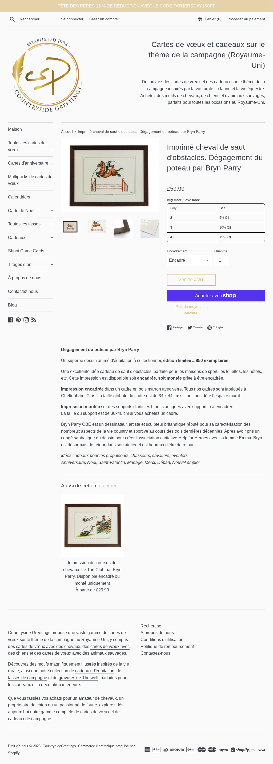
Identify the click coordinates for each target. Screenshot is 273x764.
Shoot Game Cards (26, 251)
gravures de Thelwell (78, 677)
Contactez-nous (23, 291)
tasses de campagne (27, 677)
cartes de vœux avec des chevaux (48, 646)
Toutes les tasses (30, 224)
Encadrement (177, 251)
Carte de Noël (30, 210)
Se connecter (72, 19)
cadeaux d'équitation (94, 670)
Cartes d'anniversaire (30, 163)
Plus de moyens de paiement (191, 309)
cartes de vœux (94, 712)
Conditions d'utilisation (161, 639)
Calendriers (19, 197)
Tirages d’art (30, 264)
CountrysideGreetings (59, 746)
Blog (12, 305)
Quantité (220, 251)
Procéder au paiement (246, 19)
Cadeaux (30, 237)
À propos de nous (24, 278)
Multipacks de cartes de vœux (30, 180)
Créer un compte (103, 19)
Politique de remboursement (167, 646)
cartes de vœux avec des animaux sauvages (84, 653)
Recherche (150, 626)
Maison (15, 129)
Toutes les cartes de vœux (30, 146)
